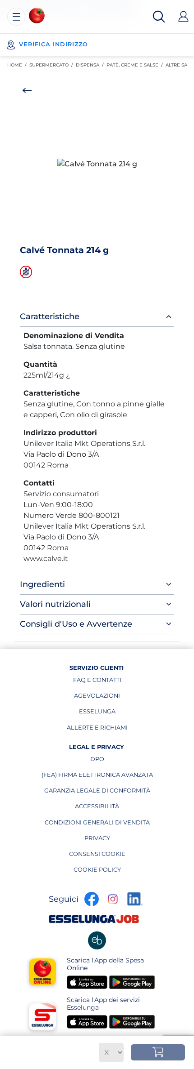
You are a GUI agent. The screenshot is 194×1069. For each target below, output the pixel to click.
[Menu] (16, 17)
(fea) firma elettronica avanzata (97, 776)
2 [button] (99, 234)
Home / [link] (18, 65)
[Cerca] (159, 16)
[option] (97, 164)
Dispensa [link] (91, 65)
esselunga (103, 713)
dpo (121, 761)
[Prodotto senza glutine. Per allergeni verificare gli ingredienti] (27, 272)
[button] (97, 164)
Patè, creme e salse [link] (136, 65)
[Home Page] (37, 15)
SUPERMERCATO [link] (52, 65)
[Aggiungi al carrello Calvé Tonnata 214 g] (158, 1052)
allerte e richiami (97, 729)
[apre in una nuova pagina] (97, 940)
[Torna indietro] (27, 90)
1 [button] (93, 234)
